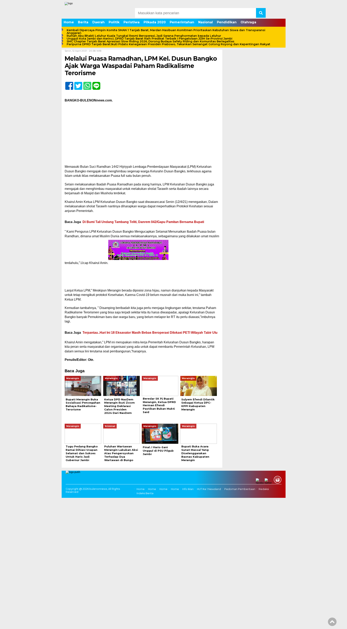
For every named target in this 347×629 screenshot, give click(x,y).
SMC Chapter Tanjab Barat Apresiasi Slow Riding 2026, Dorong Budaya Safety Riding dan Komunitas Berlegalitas (150, 41)
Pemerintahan (182, 22)
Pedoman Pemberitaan (239, 489)
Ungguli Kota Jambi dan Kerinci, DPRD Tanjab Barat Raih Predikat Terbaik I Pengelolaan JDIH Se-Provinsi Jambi (149, 38)
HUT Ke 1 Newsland (209, 489)
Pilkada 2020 (155, 22)
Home (69, 22)
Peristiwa (131, 22)
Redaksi (264, 489)
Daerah (98, 22)
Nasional (205, 22)
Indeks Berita (145, 493)
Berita (83, 22)
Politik (114, 22)
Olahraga (248, 22)
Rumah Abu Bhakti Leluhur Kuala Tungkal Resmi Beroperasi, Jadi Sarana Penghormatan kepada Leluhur (144, 35)
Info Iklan (188, 489)
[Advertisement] (142, 135)
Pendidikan (227, 22)
